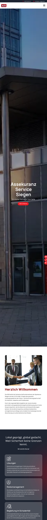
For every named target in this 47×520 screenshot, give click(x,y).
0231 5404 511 (27, 1)
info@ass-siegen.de (40, 1)
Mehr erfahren (23, 203)
